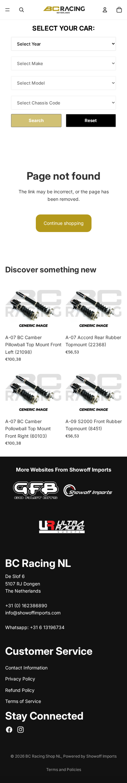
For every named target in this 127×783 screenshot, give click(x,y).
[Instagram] (20, 729)
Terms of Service (23, 701)
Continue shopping (64, 223)
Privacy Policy (20, 678)
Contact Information (26, 667)
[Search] (21, 10)
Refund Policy (20, 690)
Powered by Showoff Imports (90, 756)
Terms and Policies (63, 769)
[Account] (105, 10)
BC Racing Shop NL (43, 756)
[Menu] (7, 9)
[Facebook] (9, 729)
